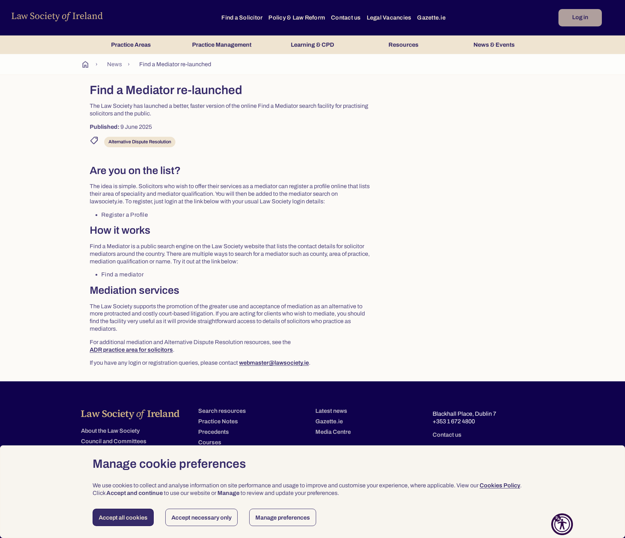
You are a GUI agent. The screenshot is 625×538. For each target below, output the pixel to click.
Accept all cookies (123, 517)
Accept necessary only (201, 517)
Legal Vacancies (389, 17)
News (114, 64)
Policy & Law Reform (296, 17)
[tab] (131, 44)
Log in (580, 17)
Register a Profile (124, 215)
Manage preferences (282, 517)
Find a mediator (122, 274)
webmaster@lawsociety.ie (274, 363)
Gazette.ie (431, 17)
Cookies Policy (500, 485)
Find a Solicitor (242, 17)
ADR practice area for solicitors (131, 350)
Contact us (346, 17)
